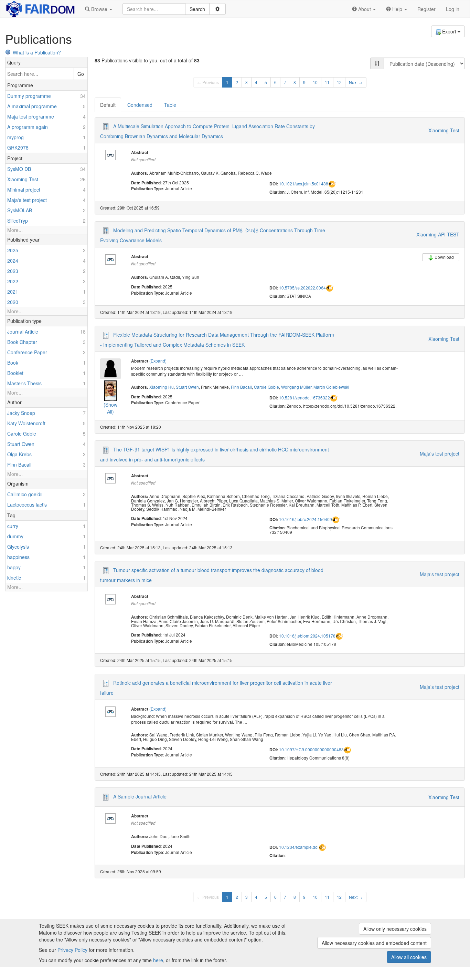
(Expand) (158, 361)
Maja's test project (439, 453)
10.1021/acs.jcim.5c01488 (303, 183)
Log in (452, 9)
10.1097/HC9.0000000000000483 (311, 749)
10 (315, 82)
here (158, 960)
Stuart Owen (187, 387)
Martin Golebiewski (331, 387)
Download (444, 257)
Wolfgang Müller (296, 387)
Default (108, 104)
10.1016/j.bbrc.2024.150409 (305, 519)
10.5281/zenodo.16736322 (304, 397)
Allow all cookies (409, 957)
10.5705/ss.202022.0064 (302, 288)
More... (15, 229)
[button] (98, 9)
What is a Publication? (37, 52)
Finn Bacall (241, 387)
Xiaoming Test (443, 130)
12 (339, 82)
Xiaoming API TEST (437, 234)
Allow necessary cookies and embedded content (374, 942)
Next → (356, 82)
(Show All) (110, 408)
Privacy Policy (72, 949)
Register (426, 9)
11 (327, 82)
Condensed (139, 104)
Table (170, 104)
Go (80, 73)
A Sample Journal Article (140, 796)
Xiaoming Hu (161, 387)
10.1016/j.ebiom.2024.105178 (307, 636)
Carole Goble (266, 387)
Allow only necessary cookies (395, 928)
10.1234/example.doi (299, 847)
